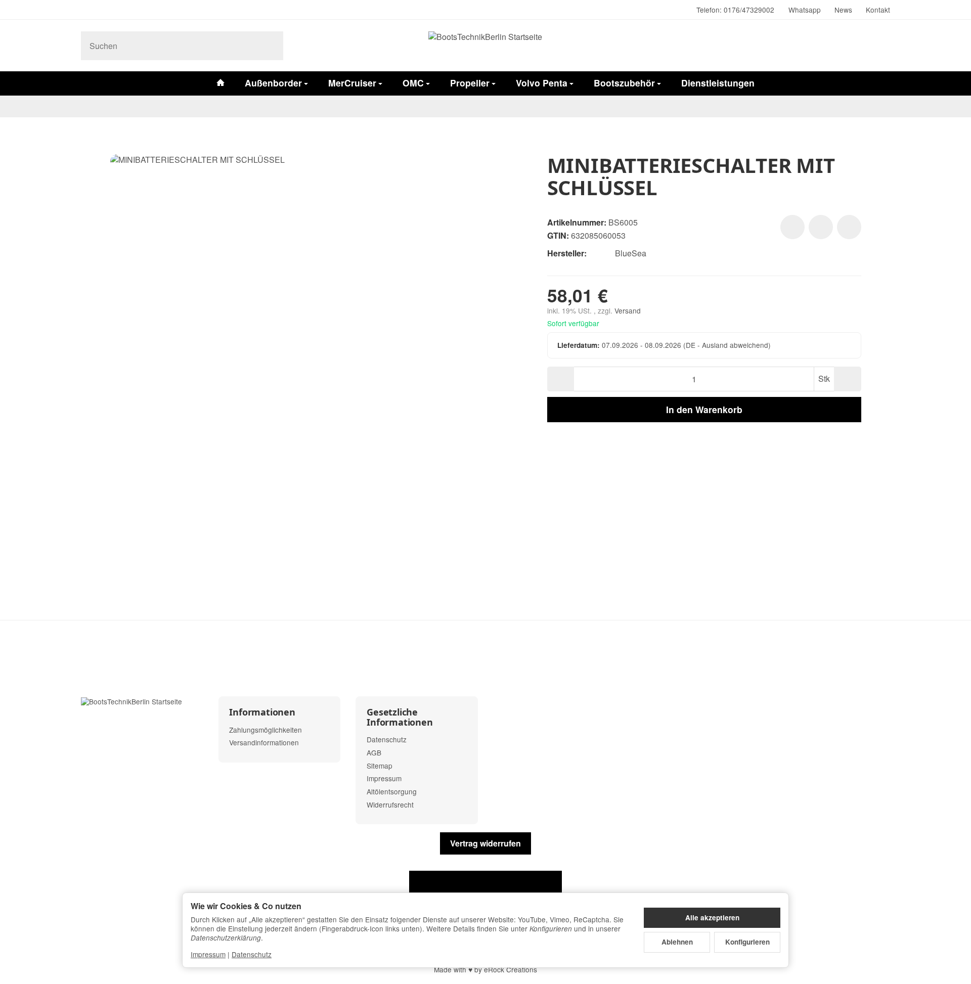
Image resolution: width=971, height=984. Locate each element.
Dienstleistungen (718, 82)
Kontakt (878, 10)
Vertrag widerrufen (485, 843)
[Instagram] (85, 10)
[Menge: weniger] (560, 379)
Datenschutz (252, 954)
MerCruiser (352, 82)
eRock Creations (510, 969)
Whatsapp (804, 10)
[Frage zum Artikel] (849, 227)
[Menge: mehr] (847, 379)
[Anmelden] (854, 45)
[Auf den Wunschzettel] (792, 227)
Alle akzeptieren (712, 917)
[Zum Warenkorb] (880, 45)
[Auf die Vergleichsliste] (821, 227)
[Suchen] (270, 45)
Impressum (208, 954)
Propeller (470, 82)
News (843, 10)
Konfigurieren (747, 942)
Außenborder (273, 82)
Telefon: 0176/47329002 (735, 10)
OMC (413, 82)
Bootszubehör (624, 82)
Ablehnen (677, 942)
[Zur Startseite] (485, 45)
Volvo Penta (541, 82)
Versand (627, 310)
